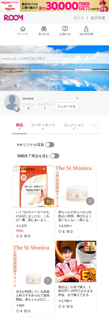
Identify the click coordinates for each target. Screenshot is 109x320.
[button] (12, 102)
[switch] (49, 144)
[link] (33, 186)
